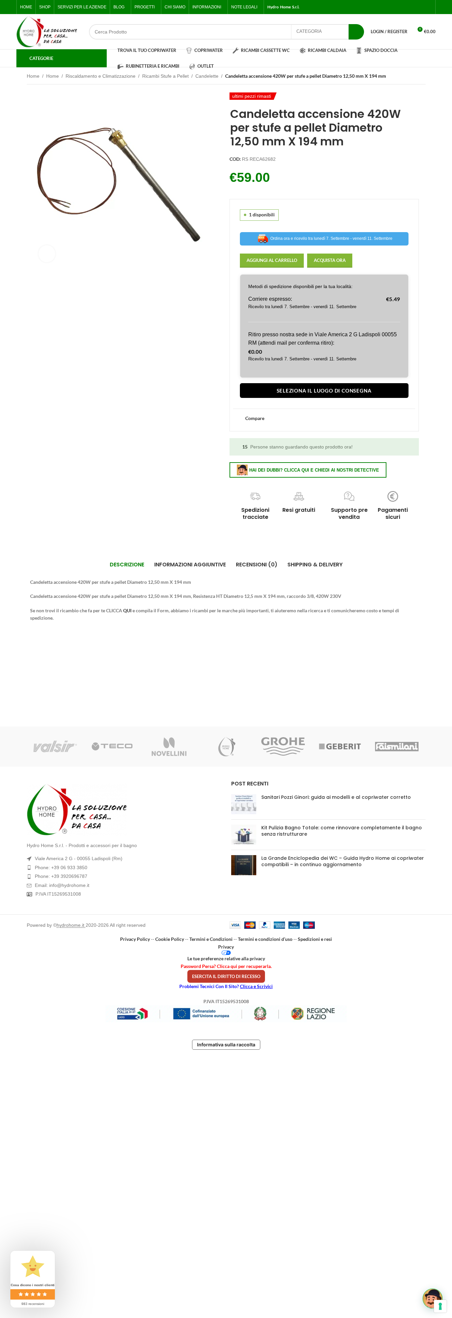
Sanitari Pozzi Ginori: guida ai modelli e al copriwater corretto (336, 797)
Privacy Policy (135, 939)
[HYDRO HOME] (225, 746)
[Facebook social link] (396, 7)
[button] (433, 1299)
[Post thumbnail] (243, 804)
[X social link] (404, 7)
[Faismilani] (396, 746)
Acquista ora (330, 260)
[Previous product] (405, 77)
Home (33, 76)
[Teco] (112, 746)
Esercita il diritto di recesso (226, 976)
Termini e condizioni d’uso (265, 939)
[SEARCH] (356, 32)
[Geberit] (339, 746)
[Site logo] (46, 31)
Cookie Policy (169, 939)
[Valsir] (55, 746)
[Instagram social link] (412, 7)
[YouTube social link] (420, 7)
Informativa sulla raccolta (226, 1044)
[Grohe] (283, 746)
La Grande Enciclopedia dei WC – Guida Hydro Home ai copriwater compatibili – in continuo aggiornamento (342, 861)
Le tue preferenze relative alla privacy (226, 958)
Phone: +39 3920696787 (61, 876)
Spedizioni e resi (315, 939)
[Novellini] (169, 746)
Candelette (206, 76)
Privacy (226, 947)
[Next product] (422, 77)
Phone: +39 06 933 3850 (61, 867)
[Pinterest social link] (428, 7)
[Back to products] (414, 77)
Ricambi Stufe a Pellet (165, 76)
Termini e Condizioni (211, 939)
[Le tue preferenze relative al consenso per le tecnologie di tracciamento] (440, 1306)
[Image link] (124, 809)
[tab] (127, 565)
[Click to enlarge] (46, 253)
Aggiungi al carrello (272, 260)
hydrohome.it (71, 925)
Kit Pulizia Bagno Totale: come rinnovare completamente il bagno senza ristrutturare (341, 831)
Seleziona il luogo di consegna (324, 391)
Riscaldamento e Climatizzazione (100, 76)
